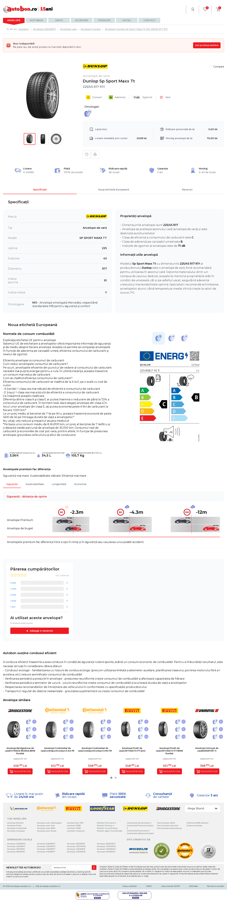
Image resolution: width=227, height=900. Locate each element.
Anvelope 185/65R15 (16, 852)
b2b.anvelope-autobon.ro (48, 886)
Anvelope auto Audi (46, 826)
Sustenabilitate (35, 484)
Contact (149, 20)
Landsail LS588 (74, 826)
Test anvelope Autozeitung (169, 828)
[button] (111, 778)
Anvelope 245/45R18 (76, 849)
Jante (59, 20)
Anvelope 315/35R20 (106, 852)
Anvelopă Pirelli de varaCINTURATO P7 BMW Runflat (169, 751)
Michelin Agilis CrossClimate (109, 831)
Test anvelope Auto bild (167, 826)
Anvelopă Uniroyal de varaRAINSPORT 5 (206, 749)
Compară (218, 66)
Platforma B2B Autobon (197, 823)
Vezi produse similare (207, 45)
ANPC (149, 886)
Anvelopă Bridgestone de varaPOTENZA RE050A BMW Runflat (20, 751)
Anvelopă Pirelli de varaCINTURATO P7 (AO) (132, 749)
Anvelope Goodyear (16, 831)
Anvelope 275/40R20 (106, 846)
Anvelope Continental (17, 828)
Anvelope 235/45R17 (46, 844)
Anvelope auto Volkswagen (49, 823)
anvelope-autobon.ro (21, 886)
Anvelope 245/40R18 (76, 852)
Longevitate (59, 484)
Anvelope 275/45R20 (106, 849)
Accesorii (81, 20)
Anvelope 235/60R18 (76, 846)
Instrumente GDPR (170, 886)
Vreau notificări (129, 886)
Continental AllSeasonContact (140, 833)
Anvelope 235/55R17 (46, 849)
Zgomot (143, 97)
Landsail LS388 (74, 828)
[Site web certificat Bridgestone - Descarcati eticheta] (208, 858)
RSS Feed (193, 886)
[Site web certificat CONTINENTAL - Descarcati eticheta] (185, 858)
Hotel (127, 20)
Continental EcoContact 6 (138, 831)
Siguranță (12, 484)
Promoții (104, 20)
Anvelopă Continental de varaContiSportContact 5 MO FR (95, 749)
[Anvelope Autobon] (28, 9)
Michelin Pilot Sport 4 (106, 823)
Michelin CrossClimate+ (107, 828)
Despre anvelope (194, 826)
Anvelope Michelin (15, 823)
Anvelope (13, 20)
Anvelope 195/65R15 (16, 849)
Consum (94, 97)
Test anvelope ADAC (166, 823)
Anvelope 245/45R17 (46, 852)
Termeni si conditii (215, 886)
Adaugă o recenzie (41, 630)
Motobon (36, 20)
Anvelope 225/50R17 (46, 846)
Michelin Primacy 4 (105, 826)
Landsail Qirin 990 (75, 823)
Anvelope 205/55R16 (16, 844)
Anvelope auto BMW (46, 828)
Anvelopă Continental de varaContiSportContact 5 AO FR (57, 749)
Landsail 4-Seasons (76, 831)
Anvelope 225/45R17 (16, 846)
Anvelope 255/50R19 (106, 844)
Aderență (117, 97)
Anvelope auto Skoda (46, 831)
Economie (80, 484)
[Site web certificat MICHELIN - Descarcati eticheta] (138, 858)
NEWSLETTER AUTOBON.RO (23, 867)
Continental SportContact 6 (139, 823)
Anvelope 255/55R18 (76, 844)
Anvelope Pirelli (14, 826)
